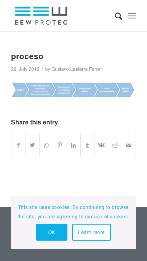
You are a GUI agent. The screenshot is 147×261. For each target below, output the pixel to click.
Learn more (91, 232)
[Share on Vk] (101, 145)
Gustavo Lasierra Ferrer (76, 68)
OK (51, 232)
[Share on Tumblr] (87, 145)
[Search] (114, 15)
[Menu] (132, 15)
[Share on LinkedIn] (73, 145)
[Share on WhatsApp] (46, 145)
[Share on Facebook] (18, 145)
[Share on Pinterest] (60, 145)
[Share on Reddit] (115, 145)
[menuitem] (114, 15)
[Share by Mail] (129, 145)
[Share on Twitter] (32, 145)
